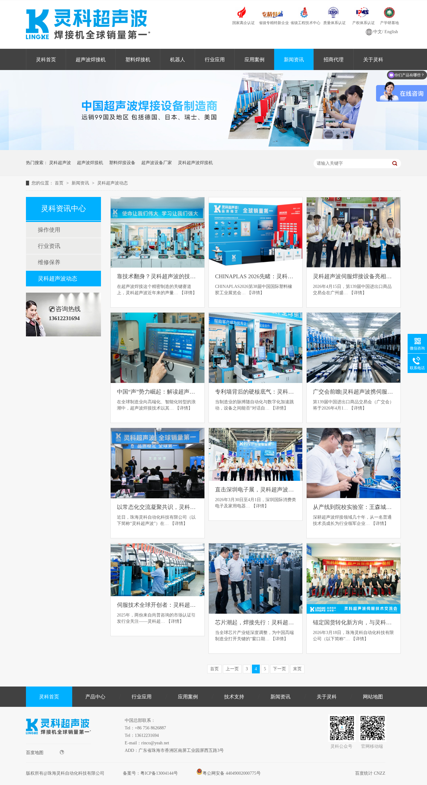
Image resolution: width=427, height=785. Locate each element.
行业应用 (215, 59)
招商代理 (334, 59)
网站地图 (373, 696)
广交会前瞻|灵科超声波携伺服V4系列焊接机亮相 (353, 392)
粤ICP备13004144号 (159, 773)
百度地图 (34, 752)
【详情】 (188, 292)
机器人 (177, 59)
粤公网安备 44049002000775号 (232, 773)
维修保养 (49, 262)
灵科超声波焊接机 (195, 162)
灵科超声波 (60, 162)
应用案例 (254, 59)
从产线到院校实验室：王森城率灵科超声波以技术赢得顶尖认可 (353, 507)
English (391, 31)
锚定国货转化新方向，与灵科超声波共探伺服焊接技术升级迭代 (353, 622)
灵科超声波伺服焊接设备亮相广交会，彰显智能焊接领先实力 (353, 276)
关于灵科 (373, 59)
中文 (377, 31)
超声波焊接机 (91, 59)
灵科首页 (46, 59)
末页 (297, 669)
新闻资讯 (294, 59)
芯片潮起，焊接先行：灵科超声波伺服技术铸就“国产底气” (255, 622)
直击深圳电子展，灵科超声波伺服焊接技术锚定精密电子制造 (255, 489)
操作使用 (49, 230)
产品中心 (95, 696)
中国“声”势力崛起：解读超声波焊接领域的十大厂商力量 (157, 392)
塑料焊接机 (137, 59)
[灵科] (213, 148)
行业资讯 (49, 246)
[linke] (58, 742)
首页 (60, 183)
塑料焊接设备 (122, 162)
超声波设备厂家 (156, 162)
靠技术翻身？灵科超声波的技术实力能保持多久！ (157, 276)
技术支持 (234, 696)
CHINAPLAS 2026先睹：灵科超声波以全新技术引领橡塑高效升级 (255, 276)
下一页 (279, 669)
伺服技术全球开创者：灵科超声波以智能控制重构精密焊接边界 (157, 605)
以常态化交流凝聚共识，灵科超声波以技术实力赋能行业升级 (157, 507)
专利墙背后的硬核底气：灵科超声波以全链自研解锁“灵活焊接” (255, 392)
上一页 (232, 669)
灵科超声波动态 (112, 183)
